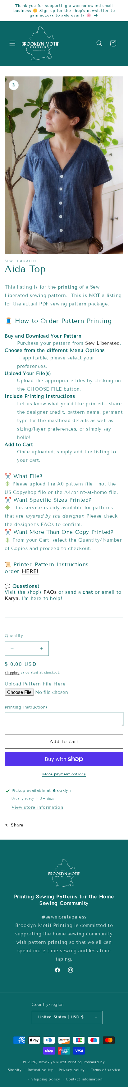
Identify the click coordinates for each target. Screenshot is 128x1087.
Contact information (84, 1079)
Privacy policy (72, 1070)
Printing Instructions (26, 707)
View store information (37, 807)
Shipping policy (45, 1079)
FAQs (50, 592)
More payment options (64, 774)
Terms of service (105, 1070)
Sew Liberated (102, 343)
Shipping (12, 672)
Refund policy (40, 1070)
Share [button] (17, 825)
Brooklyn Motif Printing (60, 1062)
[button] (12, 43)
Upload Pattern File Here (35, 684)
